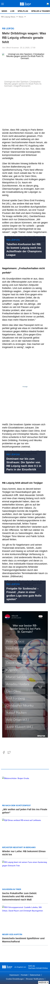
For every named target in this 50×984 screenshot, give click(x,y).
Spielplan (23, 11)
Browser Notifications (35, 979)
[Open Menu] (2, 5)
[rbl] (7, 967)
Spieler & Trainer (40, 11)
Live (12, 11)
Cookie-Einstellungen (15, 979)
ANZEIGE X (43, 982)
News (4, 11)
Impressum (14, 975)
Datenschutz (35, 975)
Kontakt (24, 975)
